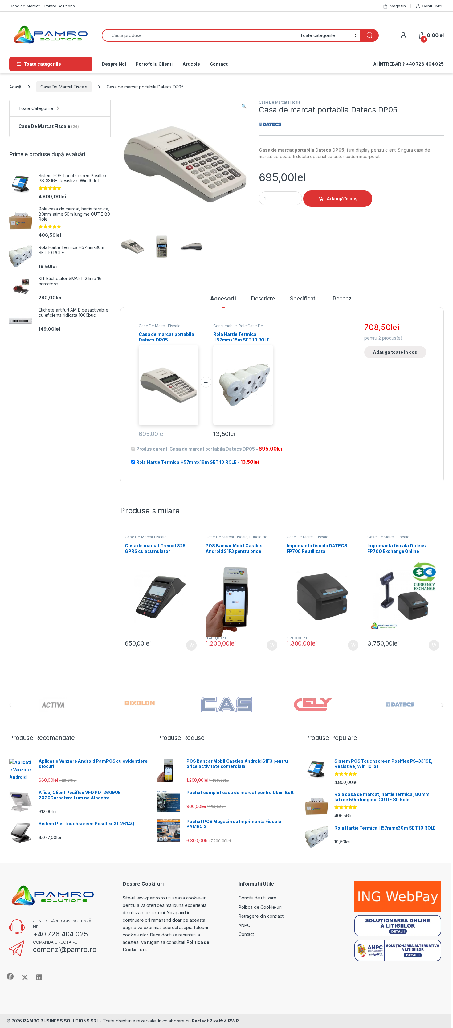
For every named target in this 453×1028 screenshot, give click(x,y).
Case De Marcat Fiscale (64, 86)
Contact (219, 64)
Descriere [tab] (263, 299)
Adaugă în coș (342, 198)
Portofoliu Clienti (154, 64)
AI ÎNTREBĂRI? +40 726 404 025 (408, 64)
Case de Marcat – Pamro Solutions (42, 5)
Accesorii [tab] (223, 299)
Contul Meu (433, 5)
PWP (233, 1020)
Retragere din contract (261, 916)
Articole (191, 64)
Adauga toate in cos (395, 352)
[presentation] (442, 705)
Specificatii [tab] (303, 299)
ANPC (244, 925)
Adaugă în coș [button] (188, 645)
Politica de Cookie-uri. (261, 907)
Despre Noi (114, 64)
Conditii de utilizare (257, 897)
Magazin (398, 5)
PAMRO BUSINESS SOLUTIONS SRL (61, 1020)
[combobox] (199, 35)
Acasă (15, 86)
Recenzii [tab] (343, 299)
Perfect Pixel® (207, 1020)
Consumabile (225, 326)
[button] (244, 106)
